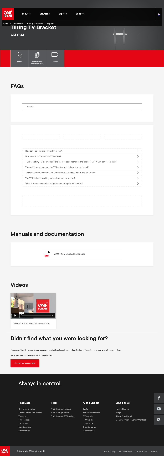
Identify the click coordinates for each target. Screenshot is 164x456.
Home (5, 24)
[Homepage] (8, 14)
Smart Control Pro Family (30, 413)
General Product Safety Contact (131, 420)
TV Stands (23, 424)
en (160, 15)
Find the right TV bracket (62, 416)
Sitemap (154, 452)
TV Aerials (88, 416)
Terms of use (141, 452)
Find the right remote (61, 409)
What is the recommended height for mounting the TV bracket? (54, 184)
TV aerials (22, 416)
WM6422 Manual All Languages (69, 254)
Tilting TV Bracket (35, 24)
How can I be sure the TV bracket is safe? (43, 151)
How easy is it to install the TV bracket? (43, 156)
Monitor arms (24, 427)
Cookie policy (109, 452)
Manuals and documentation (37, 63)
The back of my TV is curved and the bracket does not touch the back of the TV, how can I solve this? (70, 162)
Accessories (24, 431)
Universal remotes (26, 409)
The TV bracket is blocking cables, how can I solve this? (50, 178)
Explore (63, 14)
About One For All (124, 416)
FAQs (19, 62)
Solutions (45, 14)
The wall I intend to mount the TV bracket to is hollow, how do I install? (57, 167)
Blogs (118, 413)
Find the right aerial (60, 413)
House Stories (122, 409)
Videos (55, 62)
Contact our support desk (25, 363)
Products (25, 14)
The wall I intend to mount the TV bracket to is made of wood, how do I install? (60, 173)
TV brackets (17, 24)
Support (80, 14)
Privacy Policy (125, 452)
